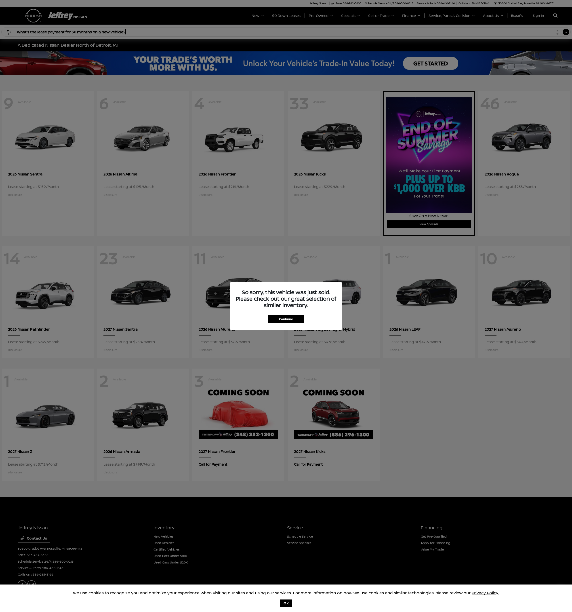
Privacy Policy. (485, 592)
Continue (286, 319)
